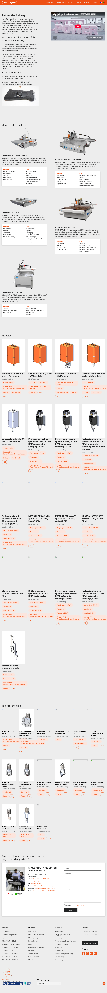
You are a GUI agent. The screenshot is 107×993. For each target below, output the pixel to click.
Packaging (58, 938)
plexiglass (37, 938)
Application (60, 2)
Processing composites (63, 960)
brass (34, 935)
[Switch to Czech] (101, 2)
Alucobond (34, 457)
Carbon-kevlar (8, 382)
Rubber (6, 392)
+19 (4, 396)
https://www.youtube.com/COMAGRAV (44, 890)
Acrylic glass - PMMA (37, 453)
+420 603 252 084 (44, 878)
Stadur (41, 839)
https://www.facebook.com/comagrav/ (44, 886)
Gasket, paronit (33, 957)
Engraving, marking (61, 944)
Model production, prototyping (65, 941)
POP (68, 935)
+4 (102, 794)
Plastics (30, 938)
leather (36, 953)
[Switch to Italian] (104, 2)
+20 (4, 462)
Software (71, 2)
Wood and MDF (35, 461)
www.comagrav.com (36, 883)
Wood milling (59, 947)
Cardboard (16, 392)
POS (65, 935)
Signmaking (59, 931)
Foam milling (59, 957)
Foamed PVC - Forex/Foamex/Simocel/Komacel (14, 387)
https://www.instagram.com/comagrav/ (44, 888)
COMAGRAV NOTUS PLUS (11, 944)
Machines (49, 2)
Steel (30, 935)
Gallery (86, 2)
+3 (12, 840)
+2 (58, 396)
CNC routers (6, 931)
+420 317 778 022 (34, 878)
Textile (74, 392)
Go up (104, 983)
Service (79, 2)
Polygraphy (59, 935)
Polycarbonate (33, 941)
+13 (40, 392)
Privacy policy (5, 979)
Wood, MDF (32, 931)
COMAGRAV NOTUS (9, 941)
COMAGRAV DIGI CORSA (11, 953)
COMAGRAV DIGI (8, 950)
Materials (31, 928)
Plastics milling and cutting (64, 953)
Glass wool (42, 739)
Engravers (5, 938)
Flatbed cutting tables (9, 935)
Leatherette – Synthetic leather (38, 387)
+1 (101, 745)
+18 (31, 471)
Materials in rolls (62, 392)
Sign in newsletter (90, 943)
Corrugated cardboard (36, 947)
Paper (95, 745)
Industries (58, 928)
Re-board (31, 950)
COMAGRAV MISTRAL (9, 957)
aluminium (40, 935)
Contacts (95, 2)
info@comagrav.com (37, 881)
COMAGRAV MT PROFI (10, 960)
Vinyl (58, 739)
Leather (32, 392)
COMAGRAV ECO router (10, 947)
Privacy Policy (79, 905)
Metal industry (60, 950)
